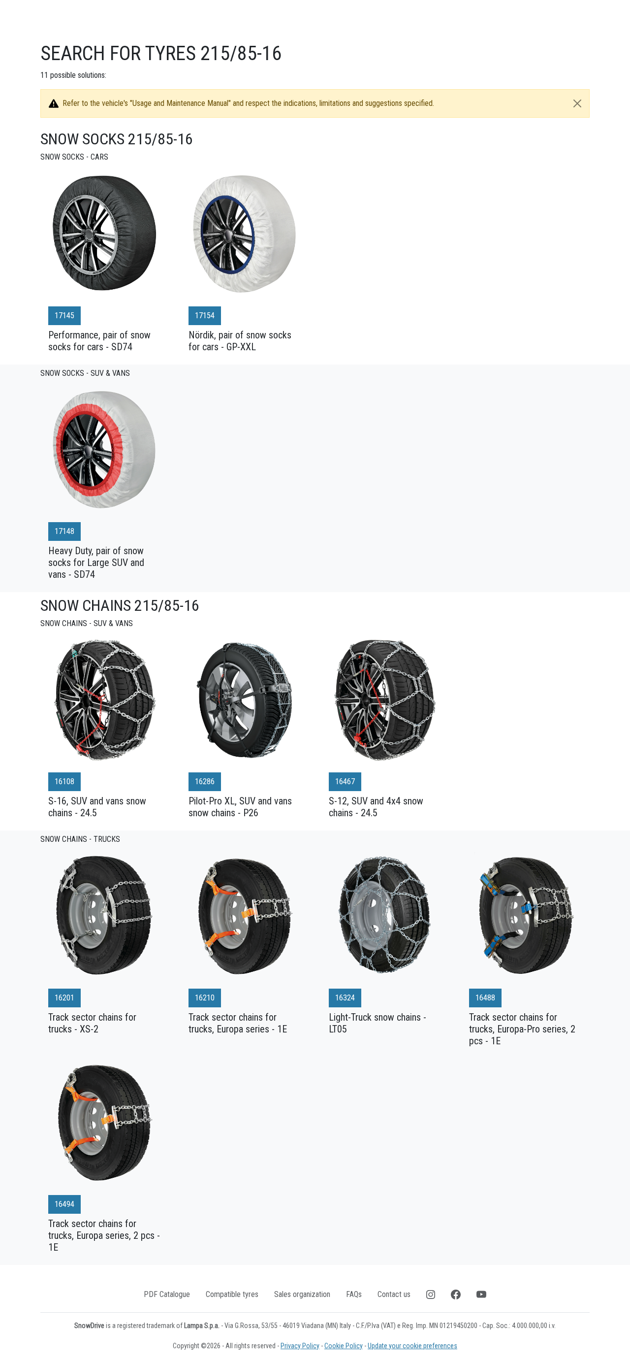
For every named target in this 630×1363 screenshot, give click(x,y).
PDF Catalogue (167, 1294)
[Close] (577, 103)
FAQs (354, 1294)
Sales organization (302, 1294)
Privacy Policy (300, 1346)
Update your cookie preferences (412, 1346)
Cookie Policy (343, 1346)
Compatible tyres (232, 1294)
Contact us (394, 1294)
